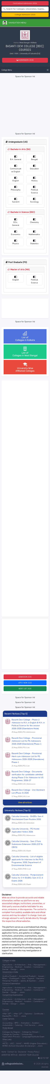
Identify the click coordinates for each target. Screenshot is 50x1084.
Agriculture (7, 964)
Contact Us (12, 1051)
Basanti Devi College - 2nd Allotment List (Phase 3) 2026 (28, 793)
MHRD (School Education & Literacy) (18, 1046)
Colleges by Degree (11, 1032)
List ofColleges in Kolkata (25, 338)
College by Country (10, 1034)
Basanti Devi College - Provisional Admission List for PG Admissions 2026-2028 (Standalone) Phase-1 (27, 743)
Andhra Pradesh (9, 976)
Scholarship (27, 1034)
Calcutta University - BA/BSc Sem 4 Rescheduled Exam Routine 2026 (27, 819)
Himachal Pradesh (10, 980)
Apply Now (25, 682)
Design (14, 969)
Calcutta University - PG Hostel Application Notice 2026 (25, 832)
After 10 (6, 1013)
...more (22, 969)
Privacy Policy (33, 1051)
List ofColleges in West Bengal (25, 354)
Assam (41, 976)
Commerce (38, 967)
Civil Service (29, 1025)
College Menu (7, 70)
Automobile (7, 1025)
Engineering (7, 967)
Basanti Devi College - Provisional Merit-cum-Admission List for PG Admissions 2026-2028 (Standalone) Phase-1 (28, 759)
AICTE (5, 1043)
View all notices (25, 802)
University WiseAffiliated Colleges (25, 369)
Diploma (28, 1013)
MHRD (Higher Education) (35, 1043)
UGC (12, 1043)
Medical (18, 967)
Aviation (27, 967)
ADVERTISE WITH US (10, 1054)
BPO (16, 1023)
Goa (23, 978)
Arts (29, 964)
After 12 (17, 1013)
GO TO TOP (44, 1058)
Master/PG (7, 1016)
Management (39, 964)
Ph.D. (16, 1016)
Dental (5, 969)
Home (16, 43)
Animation (25, 1023)
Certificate (38, 1013)
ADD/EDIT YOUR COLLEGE (29, 1054)
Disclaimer (22, 1051)
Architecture (19, 964)
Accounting (7, 1023)
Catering (18, 1025)
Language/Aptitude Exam (33, 1036)
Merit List (25, 688)
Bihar (4, 978)
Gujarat (31, 978)
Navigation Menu (16, 22)
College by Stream (30, 1032)
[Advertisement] (25, 105)
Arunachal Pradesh (27, 976)
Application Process (11, 1036)
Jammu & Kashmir (28, 980)
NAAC (19, 1043)
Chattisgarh (14, 978)
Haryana (40, 978)
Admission (25, 677)
